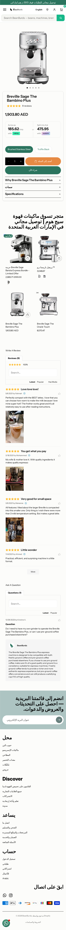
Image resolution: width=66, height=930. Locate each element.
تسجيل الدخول (8, 859)
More (33, 572)
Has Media (52, 382)
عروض (5, 769)
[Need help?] (6, 923)
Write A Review (13, 350)
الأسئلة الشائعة (9, 842)
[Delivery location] (47, 9)
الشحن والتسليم (9, 827)
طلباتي (5, 864)
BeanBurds (27, 916)
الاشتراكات (7, 796)
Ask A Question (13, 585)
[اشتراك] (59, 720)
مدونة (5, 805)
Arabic (5, 878)
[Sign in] (54, 9)
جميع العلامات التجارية (12, 791)
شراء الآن (33, 170)
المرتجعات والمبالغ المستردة (14, 832)
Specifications (14, 194)
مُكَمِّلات (5, 764)
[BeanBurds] (16, 10)
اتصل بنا (6, 822)
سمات (8, 187)
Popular (40, 382)
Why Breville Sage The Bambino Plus (28, 180)
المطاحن (6, 755)
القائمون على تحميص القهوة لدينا (16, 786)
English (39, 9)
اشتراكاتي (7, 868)
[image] (15, 427)
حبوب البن (7, 745)
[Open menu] (4, 9)
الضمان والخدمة (9, 837)
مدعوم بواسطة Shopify (41, 916)
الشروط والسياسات (33, 922)
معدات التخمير (8, 760)
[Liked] (59, 393)
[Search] (61, 18)
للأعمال (5, 873)
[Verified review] (24, 393)
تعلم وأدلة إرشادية (10, 801)
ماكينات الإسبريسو (10, 750)
